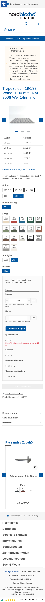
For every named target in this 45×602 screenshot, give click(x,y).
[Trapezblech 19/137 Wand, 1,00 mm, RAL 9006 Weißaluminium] (22, 120)
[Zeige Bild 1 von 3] (16, 131)
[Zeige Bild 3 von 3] (28, 131)
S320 (14, 260)
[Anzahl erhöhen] (29, 300)
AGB (24, 572)
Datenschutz (34, 572)
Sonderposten (12, 546)
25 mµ (6, 207)
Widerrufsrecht (27, 575)
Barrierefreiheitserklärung (21, 579)
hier (14, 79)
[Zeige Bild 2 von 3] (22, 131)
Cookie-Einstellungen (22, 583)
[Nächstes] (41, 120)
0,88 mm (7, 196)
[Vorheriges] (4, 120)
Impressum (14, 575)
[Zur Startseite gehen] (22, 15)
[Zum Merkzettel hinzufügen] (35, 467)
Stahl (6, 271)
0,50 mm (7, 190)
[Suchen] (25, 24)
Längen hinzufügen (16, 328)
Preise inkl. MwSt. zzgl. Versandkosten (18, 169)
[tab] (21, 413)
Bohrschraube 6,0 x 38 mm (23, 476)
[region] (22, 120)
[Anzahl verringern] (7, 300)
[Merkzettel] (32, 24)
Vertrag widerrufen (11, 572)
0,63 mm (18, 190)
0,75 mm (29, 190)
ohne (29, 490)
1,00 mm (18, 196)
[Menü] (5, 24)
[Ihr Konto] (39, 24)
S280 (6, 260)
